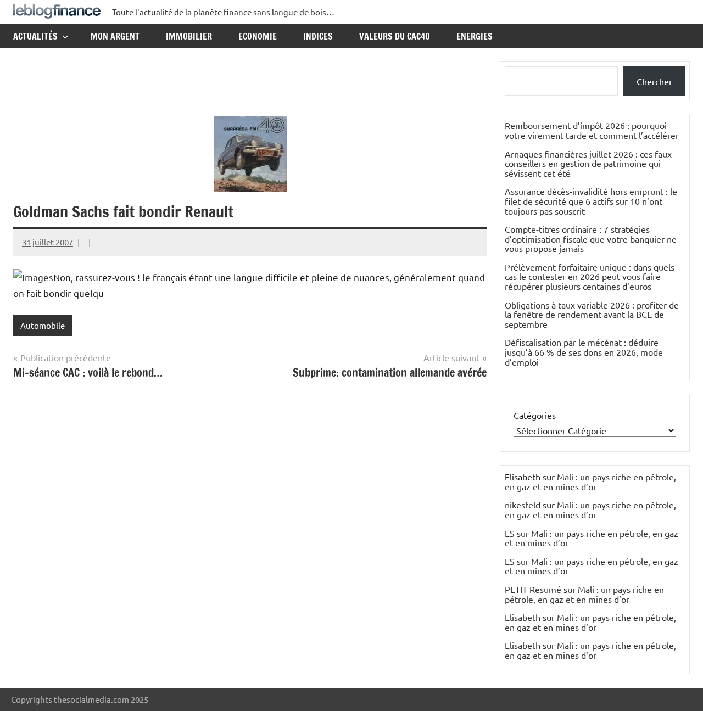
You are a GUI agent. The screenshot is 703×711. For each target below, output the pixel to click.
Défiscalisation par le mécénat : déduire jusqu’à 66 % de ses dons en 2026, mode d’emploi (584, 352)
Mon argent (115, 36)
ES (510, 533)
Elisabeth (522, 617)
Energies (474, 36)
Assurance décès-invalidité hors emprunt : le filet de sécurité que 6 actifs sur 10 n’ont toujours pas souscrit (591, 201)
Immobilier (189, 36)
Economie (257, 36)
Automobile (42, 325)
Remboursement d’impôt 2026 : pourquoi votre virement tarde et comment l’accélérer (592, 130)
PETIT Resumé (533, 589)
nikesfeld (522, 504)
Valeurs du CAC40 (394, 36)
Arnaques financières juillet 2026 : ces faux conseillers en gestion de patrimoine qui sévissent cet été (588, 163)
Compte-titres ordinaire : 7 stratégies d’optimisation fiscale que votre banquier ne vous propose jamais (591, 238)
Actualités (35, 36)
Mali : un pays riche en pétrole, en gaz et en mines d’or (590, 481)
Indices (318, 36)
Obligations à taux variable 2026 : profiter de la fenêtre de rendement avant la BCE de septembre (592, 314)
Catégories (535, 415)
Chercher (654, 81)
